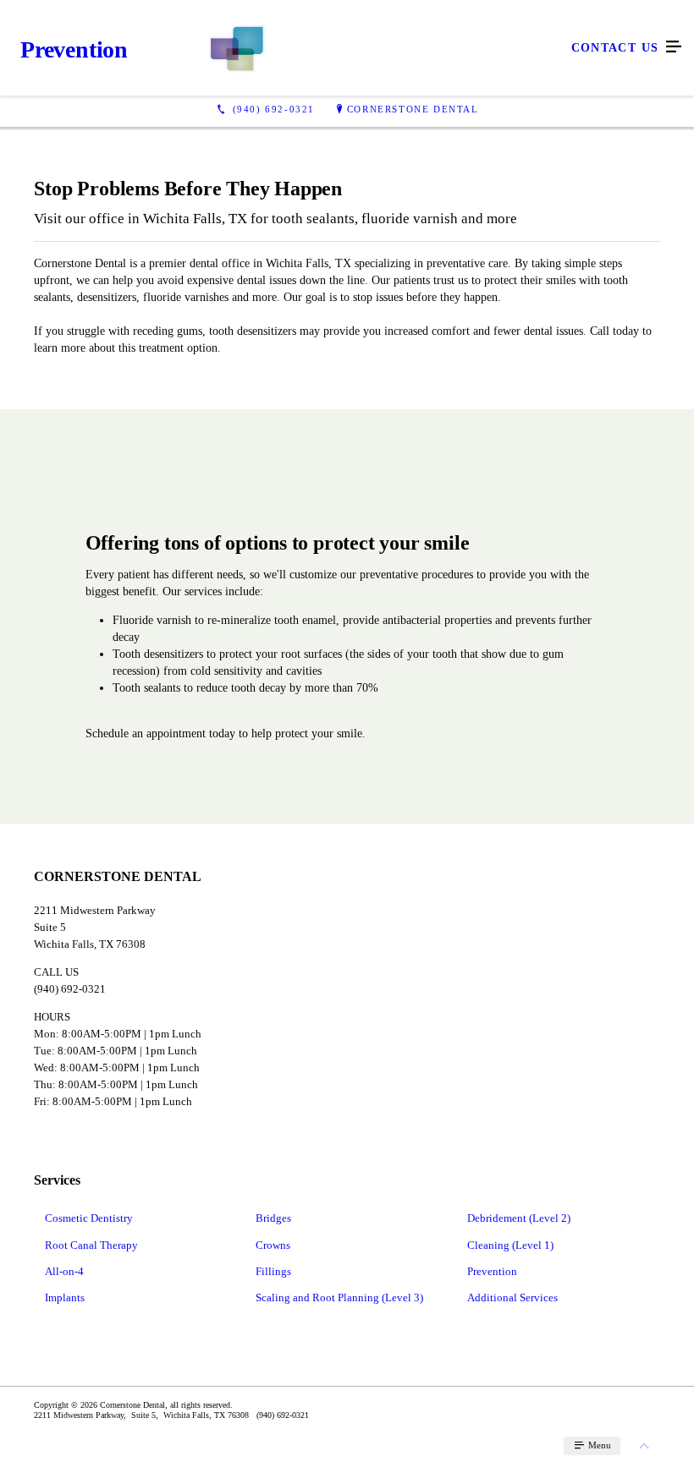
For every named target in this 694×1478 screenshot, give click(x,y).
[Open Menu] (673, 47)
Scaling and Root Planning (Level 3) (339, 1297)
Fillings (273, 1271)
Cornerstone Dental (413, 109)
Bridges (273, 1218)
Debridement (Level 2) (518, 1218)
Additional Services (512, 1297)
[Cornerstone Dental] (330, 47)
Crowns (273, 1245)
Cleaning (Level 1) (510, 1245)
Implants (65, 1297)
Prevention (492, 1271)
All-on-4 (64, 1271)
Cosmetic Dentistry (89, 1218)
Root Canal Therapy (91, 1245)
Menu (598, 1445)
